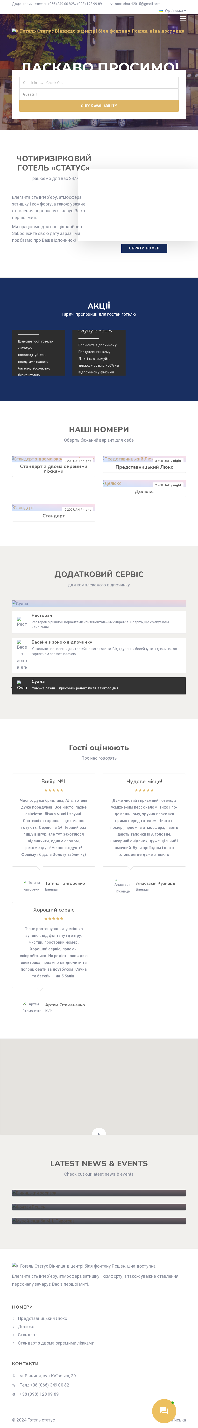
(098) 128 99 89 (89, 4)
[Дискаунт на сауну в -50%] (99, 353)
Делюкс (144, 491)
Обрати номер (144, 248)
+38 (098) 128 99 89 (39, 1394)
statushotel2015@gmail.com (138, 4)
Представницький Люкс (144, 467)
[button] (99, 1084)
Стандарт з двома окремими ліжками (53, 468)
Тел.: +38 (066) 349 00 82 (44, 1384)
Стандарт (53, 516)
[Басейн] (38, 353)
